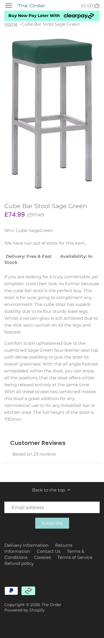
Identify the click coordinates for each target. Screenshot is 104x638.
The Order (51, 604)
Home (11, 24)
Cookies (42, 557)
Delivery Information (26, 545)
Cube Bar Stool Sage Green (50, 24)
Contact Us (48, 551)
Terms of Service (74, 557)
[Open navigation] (8, 5)
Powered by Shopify (24, 610)
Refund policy (19, 563)
